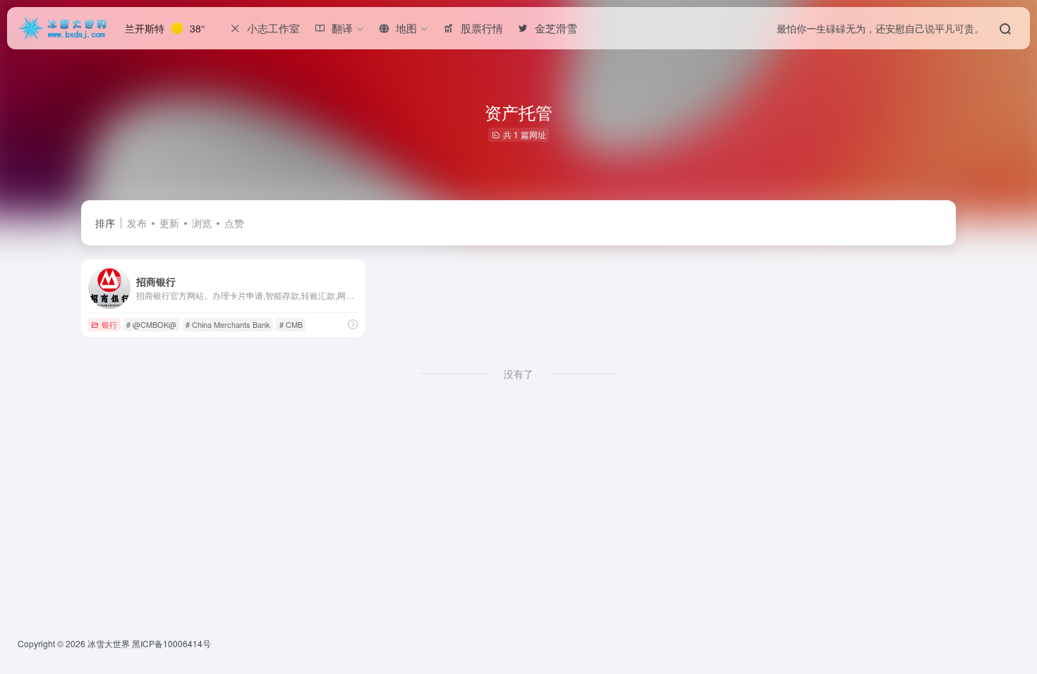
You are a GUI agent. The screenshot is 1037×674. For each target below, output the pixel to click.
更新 (169, 223)
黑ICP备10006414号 (171, 643)
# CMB (291, 324)
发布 (137, 223)
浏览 (202, 223)
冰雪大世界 (108, 643)
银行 (109, 324)
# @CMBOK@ (151, 324)
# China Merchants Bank (228, 324)
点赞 (234, 223)
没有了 (518, 374)
